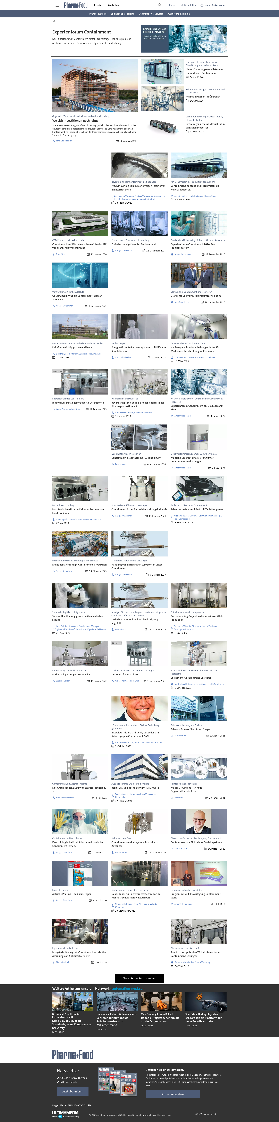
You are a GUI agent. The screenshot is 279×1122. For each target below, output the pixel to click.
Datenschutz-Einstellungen (145, 1115)
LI (90, 1104)
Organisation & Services (151, 13)
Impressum (112, 1115)
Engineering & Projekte (122, 13)
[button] (58, 1009)
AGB (91, 1115)
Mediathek (113, 5)
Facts (169, 1115)
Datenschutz (99, 1115)
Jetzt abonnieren (72, 1091)
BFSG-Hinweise (125, 1115)
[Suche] (159, 5)
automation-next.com (128, 988)
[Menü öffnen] (57, 5)
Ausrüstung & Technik (179, 13)
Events (97, 5)
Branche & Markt (97, 13)
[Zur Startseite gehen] (76, 5)
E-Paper (171, 5)
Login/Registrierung (215, 5)
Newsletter (190, 5)
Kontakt (161, 1115)
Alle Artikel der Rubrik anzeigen (139, 978)
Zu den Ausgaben (173, 1094)
